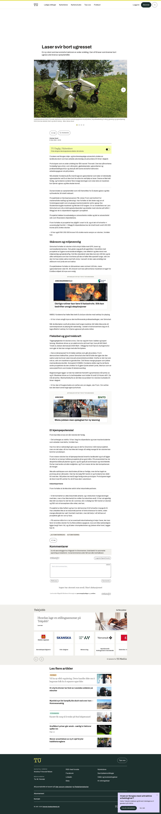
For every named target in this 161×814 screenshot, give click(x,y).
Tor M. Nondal (39, 779)
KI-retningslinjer (104, 781)
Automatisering (73, 534)
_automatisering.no (57, 534)
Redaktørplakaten (82, 787)
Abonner (146, 5)
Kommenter (65, 132)
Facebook (70, 773)
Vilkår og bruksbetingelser (107, 777)
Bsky (68, 781)
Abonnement (39, 793)
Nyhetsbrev (102, 769)
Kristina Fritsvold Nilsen (43, 772)
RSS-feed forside (72, 769)
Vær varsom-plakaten (63, 787)
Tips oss (122, 760)
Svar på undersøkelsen (128, 808)
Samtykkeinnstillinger (106, 773)
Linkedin (69, 777)
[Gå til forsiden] (36, 4)
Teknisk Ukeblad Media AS (50, 806)
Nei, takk (142, 808)
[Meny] (154, 4)
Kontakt (37, 799)
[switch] (108, 149)
